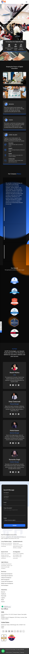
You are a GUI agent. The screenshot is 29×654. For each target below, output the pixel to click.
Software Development (6, 577)
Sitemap (22, 652)
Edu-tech (3, 591)
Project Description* (8, 508)
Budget (5, 518)
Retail (2, 599)
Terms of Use (9, 652)
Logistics (3, 597)
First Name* (6, 492)
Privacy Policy (16, 652)
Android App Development (7, 575)
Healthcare (3, 593)
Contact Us (7, 36)
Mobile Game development (7, 583)
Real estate (3, 595)
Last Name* (6, 496)
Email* (5, 502)
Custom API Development (7, 581)
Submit (14, 525)
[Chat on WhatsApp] (3, 651)
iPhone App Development (6, 573)
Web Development (5, 579)
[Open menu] (26, 2)
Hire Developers (4, 585)
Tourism (3, 601)
